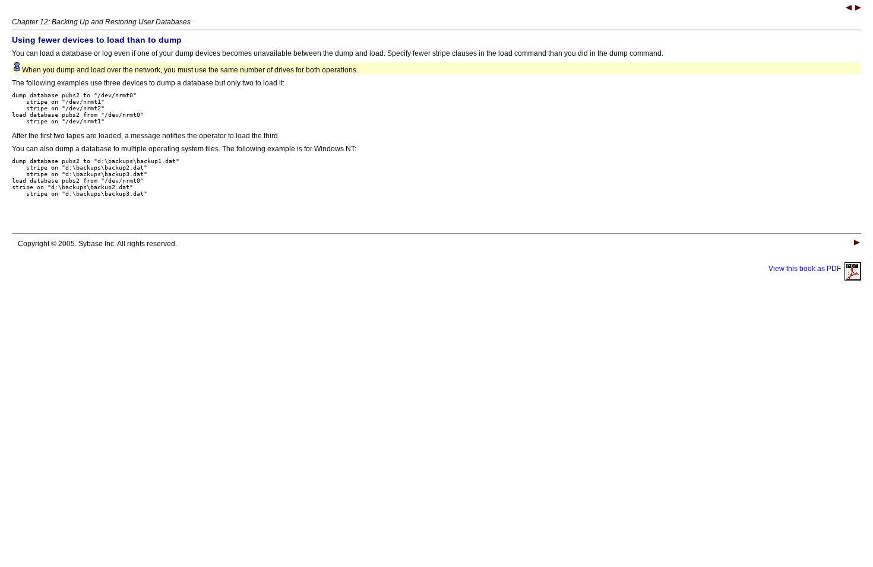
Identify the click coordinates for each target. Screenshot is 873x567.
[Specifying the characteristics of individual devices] (858, 9)
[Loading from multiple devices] (849, 9)
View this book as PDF (806, 269)
